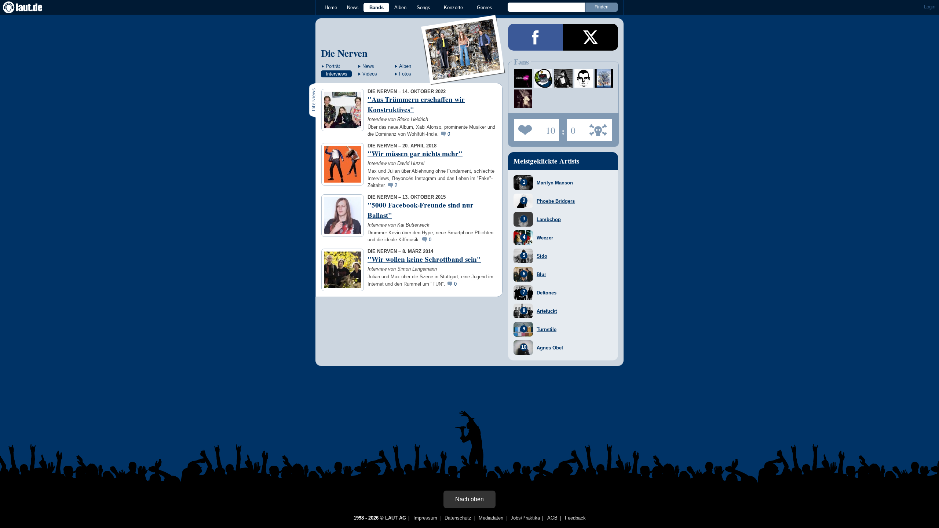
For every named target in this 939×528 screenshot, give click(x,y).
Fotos (405, 74)
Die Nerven (344, 53)
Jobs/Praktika (525, 518)
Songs (423, 7)
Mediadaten (491, 518)
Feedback (575, 518)
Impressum (425, 518)
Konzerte (453, 7)
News (353, 7)
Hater (571, 127)
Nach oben (469, 499)
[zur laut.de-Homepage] (29, 7)
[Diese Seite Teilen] (535, 37)
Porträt (333, 66)
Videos (369, 74)
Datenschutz (458, 518)
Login (929, 7)
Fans (534, 127)
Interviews (336, 74)
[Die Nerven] (463, 80)
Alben (400, 7)
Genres (484, 7)
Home (331, 7)
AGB (552, 518)
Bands (376, 7)
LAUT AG (395, 518)
